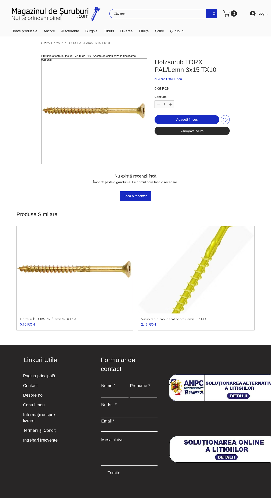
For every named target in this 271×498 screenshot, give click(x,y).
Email (106, 421)
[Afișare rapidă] (75, 270)
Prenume (138, 385)
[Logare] (251, 14)
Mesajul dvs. (113, 440)
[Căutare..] (214, 13)
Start (44, 43)
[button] (49, 31)
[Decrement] (157, 104)
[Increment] (170, 104)
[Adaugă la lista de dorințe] (225, 119)
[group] (135, 278)
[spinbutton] (164, 104)
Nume (106, 385)
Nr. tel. (107, 404)
